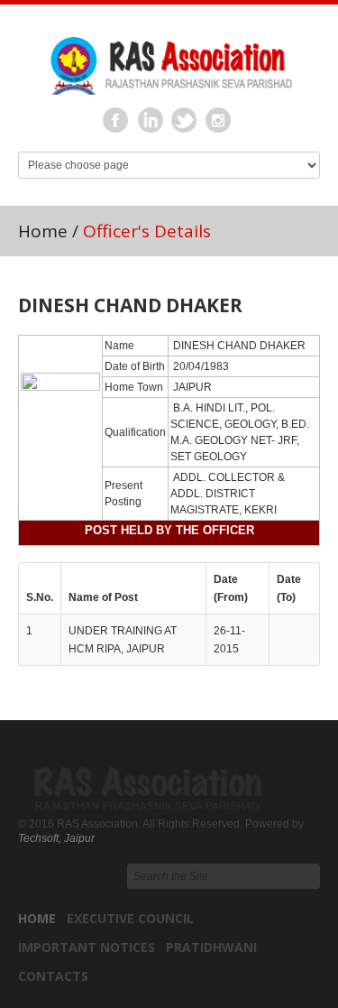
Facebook (116, 120)
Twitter (184, 120)
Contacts (53, 976)
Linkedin (150, 120)
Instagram (219, 120)
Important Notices (86, 947)
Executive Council (130, 918)
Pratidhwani (211, 947)
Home (43, 231)
